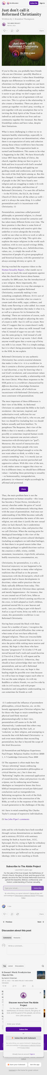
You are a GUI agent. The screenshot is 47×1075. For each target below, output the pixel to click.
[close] (40, 992)
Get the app (34, 1064)
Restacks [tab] (17, 938)
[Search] (43, 966)
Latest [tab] (10, 966)
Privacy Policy (24, 1048)
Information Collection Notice (31, 1045)
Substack (12, 1070)
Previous (9, 922)
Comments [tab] (7, 938)
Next (39, 922)
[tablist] (12, 937)
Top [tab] (4, 966)
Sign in (42, 3)
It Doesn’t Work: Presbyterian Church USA (16, 973)
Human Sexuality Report (13, 269)
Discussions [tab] (19, 966)
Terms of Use (36, 1043)
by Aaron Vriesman (9, 978)
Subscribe (33, 3)
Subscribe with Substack (25, 1038)
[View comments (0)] (12, 30)
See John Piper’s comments (17, 819)
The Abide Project (13, 23)
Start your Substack (17, 1064)
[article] (23, 979)
